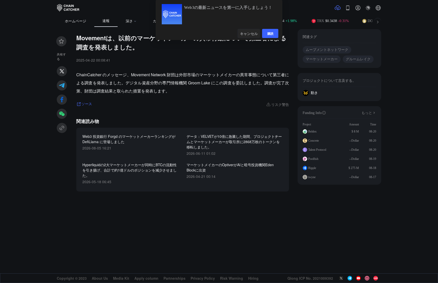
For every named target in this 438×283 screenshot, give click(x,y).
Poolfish (313, 159)
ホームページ (75, 21)
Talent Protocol (317, 150)
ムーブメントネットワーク (327, 50)
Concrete (313, 140)
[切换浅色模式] (368, 8)
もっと (366, 113)
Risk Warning (231, 278)
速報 (106, 21)
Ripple (312, 168)
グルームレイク (358, 59)
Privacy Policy (203, 278)
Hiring (253, 278)
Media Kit (121, 278)
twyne (312, 177)
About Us (100, 278)
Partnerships (174, 278)
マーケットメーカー (322, 59)
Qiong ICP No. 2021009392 (310, 278)
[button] (378, 7)
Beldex (312, 131)
